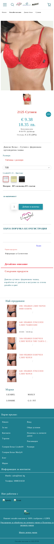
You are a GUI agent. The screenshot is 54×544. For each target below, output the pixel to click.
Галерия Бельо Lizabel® (13, 447)
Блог (4, 458)
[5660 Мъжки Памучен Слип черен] (12, 359)
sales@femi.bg (18, 476)
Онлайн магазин (15, 12)
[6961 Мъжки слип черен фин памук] (12, 311)
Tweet (38, 246)
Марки (5, 463)
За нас (5, 427)
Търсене (5, 439)
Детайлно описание (16, 264)
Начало (4, 12)
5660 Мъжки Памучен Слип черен (31, 356)
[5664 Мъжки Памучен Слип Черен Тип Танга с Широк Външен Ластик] (12, 343)
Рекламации (32, 441)
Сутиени (38, 12)
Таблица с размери (14, 160)
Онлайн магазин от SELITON (27, 541)
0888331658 (19, 481)
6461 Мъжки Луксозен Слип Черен (31, 372)
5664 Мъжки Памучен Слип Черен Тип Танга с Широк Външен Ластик (32, 340)
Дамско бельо (28, 12)
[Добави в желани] (47, 195)
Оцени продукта (11, 249)
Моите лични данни (28, 532)
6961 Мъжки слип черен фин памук (32, 307)
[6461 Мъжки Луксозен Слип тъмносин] (12, 327)
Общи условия (33, 427)
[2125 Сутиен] (27, 90)
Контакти (6, 433)
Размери (30, 447)
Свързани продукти (16, 271)
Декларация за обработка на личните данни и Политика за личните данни (27, 524)
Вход (29, 422)
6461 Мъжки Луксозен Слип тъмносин (31, 323)
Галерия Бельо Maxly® (12, 452)
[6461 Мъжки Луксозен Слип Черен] (12, 376)
